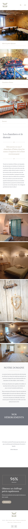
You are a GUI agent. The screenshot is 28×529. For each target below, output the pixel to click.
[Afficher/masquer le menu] (25, 5)
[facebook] (12, 526)
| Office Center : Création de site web (14, 522)
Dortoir (4, 121)
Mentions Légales (12, 520)
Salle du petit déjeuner (9, 43)
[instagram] (15, 526)
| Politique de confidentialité (21, 520)
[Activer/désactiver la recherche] (20, 5)
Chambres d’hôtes (7, 82)
